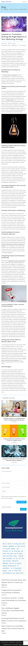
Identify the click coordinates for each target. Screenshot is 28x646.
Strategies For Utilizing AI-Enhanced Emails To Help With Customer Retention (14, 459)
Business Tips (6, 45)
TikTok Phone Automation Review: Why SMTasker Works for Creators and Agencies (13, 582)
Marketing (14, 45)
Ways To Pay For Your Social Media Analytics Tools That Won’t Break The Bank (12, 628)
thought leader (10, 99)
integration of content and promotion (16, 260)
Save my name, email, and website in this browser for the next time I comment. (13, 497)
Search (23, 509)
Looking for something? (6, 507)
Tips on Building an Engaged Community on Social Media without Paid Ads (12, 610)
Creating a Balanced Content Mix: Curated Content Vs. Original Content (14, 439)
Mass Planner (6, 1)
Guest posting (18, 642)
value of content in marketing (10, 75)
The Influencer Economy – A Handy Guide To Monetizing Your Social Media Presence (13, 600)
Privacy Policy (11, 642)
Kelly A (5, 43)
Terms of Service (5, 642)
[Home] (1, 9)
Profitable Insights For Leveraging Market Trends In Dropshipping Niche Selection (14, 419)
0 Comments (23, 45)
